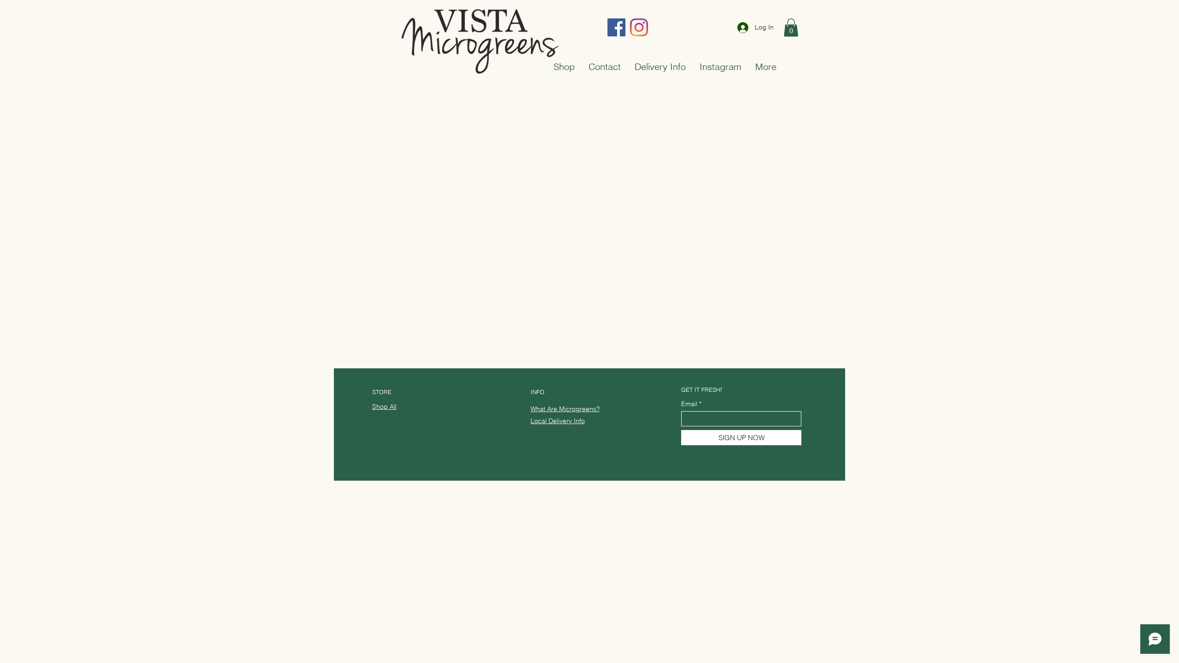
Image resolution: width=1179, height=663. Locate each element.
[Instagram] (639, 27)
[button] (791, 27)
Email (689, 404)
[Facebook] (616, 27)
